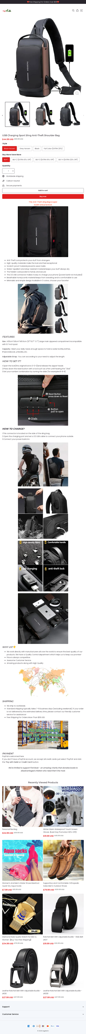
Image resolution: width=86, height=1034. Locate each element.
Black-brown (9, 148)
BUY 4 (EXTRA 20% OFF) (68, 159)
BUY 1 (6, 159)
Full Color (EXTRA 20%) (53, 148)
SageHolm (45, 1031)
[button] (73, 10)
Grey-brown (25, 148)
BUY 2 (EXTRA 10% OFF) (22, 159)
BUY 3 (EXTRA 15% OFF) (45, 159)
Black (37, 148)
